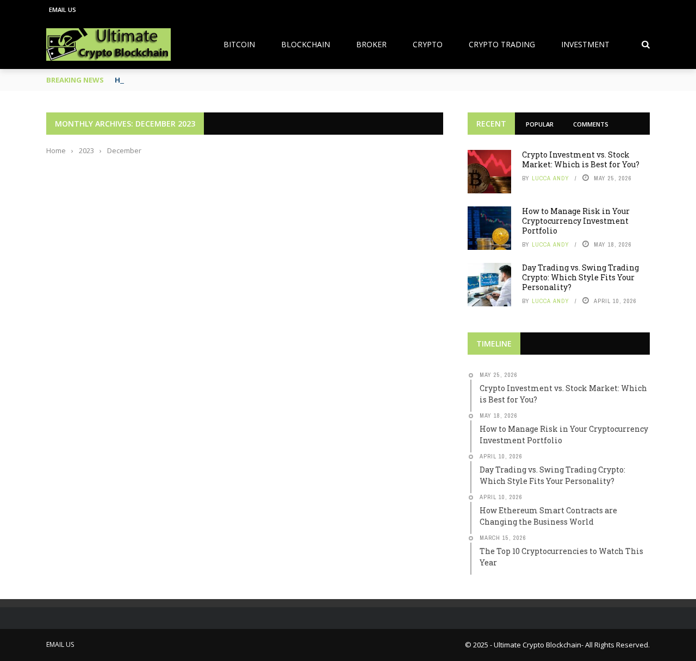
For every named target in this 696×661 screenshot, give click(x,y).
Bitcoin (239, 44)
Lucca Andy (550, 178)
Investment (585, 44)
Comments (590, 124)
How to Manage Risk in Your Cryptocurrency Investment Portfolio (576, 221)
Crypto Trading (502, 44)
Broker (371, 44)
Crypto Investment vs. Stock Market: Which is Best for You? (580, 159)
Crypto (428, 44)
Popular (540, 124)
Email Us (62, 9)
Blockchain (305, 44)
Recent (491, 123)
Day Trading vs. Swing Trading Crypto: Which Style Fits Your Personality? (580, 277)
